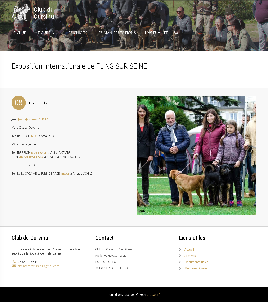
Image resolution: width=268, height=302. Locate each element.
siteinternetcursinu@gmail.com (38, 266)
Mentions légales (195, 268)
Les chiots (76, 32)
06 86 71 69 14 (28, 262)
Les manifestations (116, 32)
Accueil (189, 249)
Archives (190, 256)
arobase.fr (154, 295)
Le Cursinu (46, 32)
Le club (19, 32)
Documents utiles (196, 262)
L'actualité (156, 32)
